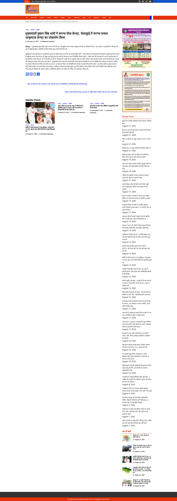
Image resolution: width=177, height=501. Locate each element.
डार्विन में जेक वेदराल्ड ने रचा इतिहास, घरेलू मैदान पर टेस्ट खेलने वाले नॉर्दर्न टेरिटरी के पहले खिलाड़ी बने (40, 129)
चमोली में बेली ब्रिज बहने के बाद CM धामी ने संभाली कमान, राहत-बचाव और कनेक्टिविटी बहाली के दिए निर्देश (136, 271)
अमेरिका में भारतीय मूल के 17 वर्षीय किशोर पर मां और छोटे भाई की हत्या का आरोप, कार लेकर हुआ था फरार (136, 236)
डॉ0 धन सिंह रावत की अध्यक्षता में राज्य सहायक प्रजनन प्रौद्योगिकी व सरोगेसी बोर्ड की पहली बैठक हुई (56, 84)
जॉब (89, 17)
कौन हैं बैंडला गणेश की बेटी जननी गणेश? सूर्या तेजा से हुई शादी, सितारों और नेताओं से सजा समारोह (135, 186)
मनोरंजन (56, 17)
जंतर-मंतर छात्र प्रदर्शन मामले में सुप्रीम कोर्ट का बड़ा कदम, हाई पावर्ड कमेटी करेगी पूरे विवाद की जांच (136, 166)
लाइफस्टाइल (76, 17)
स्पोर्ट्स (69, 17)
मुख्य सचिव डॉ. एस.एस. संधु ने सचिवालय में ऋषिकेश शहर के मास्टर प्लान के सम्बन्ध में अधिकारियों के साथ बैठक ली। (70, 108)
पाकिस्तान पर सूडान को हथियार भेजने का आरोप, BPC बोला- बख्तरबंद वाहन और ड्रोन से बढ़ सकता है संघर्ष (136, 411)
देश (26, 17)
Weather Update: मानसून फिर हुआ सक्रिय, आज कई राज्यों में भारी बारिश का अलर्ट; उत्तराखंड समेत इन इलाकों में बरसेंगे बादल (136, 324)
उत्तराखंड (42, 17)
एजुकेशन (63, 17)
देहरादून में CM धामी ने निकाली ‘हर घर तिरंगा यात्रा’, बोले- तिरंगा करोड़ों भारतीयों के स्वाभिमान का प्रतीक (136, 335)
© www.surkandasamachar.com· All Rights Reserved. (88, 499)
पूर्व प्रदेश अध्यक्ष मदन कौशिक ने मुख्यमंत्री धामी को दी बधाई (104, 107)
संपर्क (110, 17)
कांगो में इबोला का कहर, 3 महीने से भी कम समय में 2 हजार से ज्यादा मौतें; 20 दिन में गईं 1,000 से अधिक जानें (136, 283)
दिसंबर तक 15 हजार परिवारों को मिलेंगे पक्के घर (43, 1)
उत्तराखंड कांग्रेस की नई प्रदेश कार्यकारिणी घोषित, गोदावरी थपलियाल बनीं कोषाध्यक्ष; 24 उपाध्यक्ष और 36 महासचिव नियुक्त (135, 400)
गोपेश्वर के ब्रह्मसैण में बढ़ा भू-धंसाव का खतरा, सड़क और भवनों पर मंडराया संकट (142, 447)
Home (27, 22)
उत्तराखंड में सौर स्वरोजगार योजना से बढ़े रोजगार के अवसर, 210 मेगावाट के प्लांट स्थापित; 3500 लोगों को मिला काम (136, 303)
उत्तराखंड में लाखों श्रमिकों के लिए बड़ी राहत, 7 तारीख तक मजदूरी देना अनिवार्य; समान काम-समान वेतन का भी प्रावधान (136, 379)
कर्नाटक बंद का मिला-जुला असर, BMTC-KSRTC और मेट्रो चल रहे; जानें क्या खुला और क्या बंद (136, 248)
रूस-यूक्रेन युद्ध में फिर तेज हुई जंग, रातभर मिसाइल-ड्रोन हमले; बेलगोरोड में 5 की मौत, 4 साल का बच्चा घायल (135, 356)
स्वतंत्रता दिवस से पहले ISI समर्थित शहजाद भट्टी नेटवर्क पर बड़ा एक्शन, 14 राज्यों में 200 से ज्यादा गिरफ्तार (136, 207)
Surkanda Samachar (48, 41)
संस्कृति (104, 17)
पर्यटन (84, 17)
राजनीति (49, 17)
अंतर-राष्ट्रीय (33, 17)
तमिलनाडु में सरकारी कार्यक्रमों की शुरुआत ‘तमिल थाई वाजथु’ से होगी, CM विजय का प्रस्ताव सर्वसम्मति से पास (136, 367)
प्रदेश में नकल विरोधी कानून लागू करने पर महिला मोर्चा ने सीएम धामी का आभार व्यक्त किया (92, 92)
